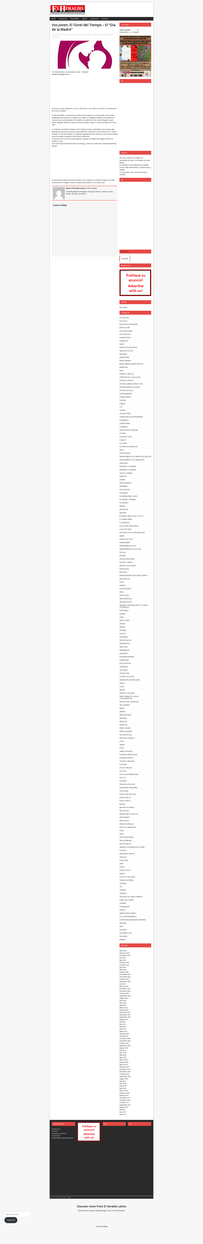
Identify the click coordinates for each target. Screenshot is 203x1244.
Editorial (122, 506)
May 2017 (122, 1114)
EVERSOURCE (124, 569)
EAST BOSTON (124, 490)
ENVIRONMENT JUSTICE (127, 546)
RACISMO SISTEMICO (126, 807)
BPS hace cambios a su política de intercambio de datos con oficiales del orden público (134, 160)
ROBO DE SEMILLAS (126, 824)
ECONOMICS (123, 503)
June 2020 (122, 1053)
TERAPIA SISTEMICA (126, 880)
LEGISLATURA (124, 673)
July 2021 (122, 1022)
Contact (104, 19)
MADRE (122, 690)
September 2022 (125, 996)
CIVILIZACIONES (125, 413)
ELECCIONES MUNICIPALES (129, 526)
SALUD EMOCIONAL (126, 837)
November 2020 (125, 1041)
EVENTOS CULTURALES (85, 35)
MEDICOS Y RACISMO (127, 693)
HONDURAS (123, 637)
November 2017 (125, 1100)
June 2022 (122, 1000)
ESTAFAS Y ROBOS (126, 562)
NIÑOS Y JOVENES (125, 731)
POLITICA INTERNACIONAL (129, 774)
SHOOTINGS (123, 860)
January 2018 (123, 1095)
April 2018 (122, 1088)
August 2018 (123, 1079)
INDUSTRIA (123, 647)
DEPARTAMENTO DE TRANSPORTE (131, 460)
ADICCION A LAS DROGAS (128, 324)
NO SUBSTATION (125, 735)
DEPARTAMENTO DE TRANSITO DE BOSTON (135, 457)
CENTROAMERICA (125, 394)
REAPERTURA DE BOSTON (128, 814)
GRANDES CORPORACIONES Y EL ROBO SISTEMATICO (133, 606)
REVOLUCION (124, 821)
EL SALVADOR (124, 523)
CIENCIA (122, 404)
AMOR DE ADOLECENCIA (128, 347)
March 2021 (123, 1031)
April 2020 (122, 1057)
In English (63, 19)
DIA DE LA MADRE (72, 35)
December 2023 (124, 974)
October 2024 (124, 965)
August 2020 (123, 1048)
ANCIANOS (123, 354)
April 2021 (122, 1029)
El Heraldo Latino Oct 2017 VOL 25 (131, 516)
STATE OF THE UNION (127, 877)
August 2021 (123, 1019)
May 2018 (122, 1086)
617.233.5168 (56, 1136)
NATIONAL (123, 718)
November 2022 (125, 991)
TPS (120, 887)
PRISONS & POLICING (127, 784)
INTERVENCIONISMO (126, 657)
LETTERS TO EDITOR (126, 677)
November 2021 (125, 1015)
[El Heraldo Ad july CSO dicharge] (135, 76)
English (121, 536)
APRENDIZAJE (124, 357)
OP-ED (121, 741)
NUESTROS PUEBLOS (126, 738)
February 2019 (124, 1067)
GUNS (121, 617)
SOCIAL (122, 867)
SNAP (121, 864)
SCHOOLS (122, 850)
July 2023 (122, 984)
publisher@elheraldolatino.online (62, 1138)
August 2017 (123, 1107)
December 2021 (124, 1012)
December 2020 (124, 1038)
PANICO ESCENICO (126, 751)
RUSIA (121, 831)
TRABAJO (122, 890)
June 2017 (122, 1112)
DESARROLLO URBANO (127, 470)
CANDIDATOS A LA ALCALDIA (129, 377)
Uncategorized (124, 906)
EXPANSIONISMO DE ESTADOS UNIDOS (133, 575)
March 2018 (123, 1091)
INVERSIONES (124, 660)
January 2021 (123, 1036)
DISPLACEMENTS (125, 483)
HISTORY (122, 634)
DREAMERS (123, 486)
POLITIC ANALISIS (125, 768)
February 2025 (124, 962)
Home (53, 19)
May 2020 (122, 1055)
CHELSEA (122, 400)
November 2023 (125, 977)
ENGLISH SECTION (125, 539)
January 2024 (123, 972)
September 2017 (125, 1105)
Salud (121, 834)
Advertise (94, 19)
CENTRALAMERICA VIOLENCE (129, 387)
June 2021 (122, 1024)
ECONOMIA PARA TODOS (128, 496)
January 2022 (123, 1010)
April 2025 (122, 960)
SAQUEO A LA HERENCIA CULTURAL (132, 847)
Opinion (122, 745)
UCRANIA (122, 903)
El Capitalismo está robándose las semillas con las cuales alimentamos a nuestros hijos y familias (135, 167)
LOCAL (121, 686)
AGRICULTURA (124, 328)
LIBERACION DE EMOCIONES (129, 680)
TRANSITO (123, 893)
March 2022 (123, 1008)
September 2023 (125, 981)
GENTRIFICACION (125, 599)
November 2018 (125, 1072)
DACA (121, 450)
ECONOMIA (123, 493)
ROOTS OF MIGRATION (127, 827)
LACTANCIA (123, 670)
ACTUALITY (123, 321)
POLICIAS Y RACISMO (126, 761)
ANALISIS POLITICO (126, 351)
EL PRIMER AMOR (125, 519)
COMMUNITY (124, 420)
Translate (135, 32)
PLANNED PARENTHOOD (128, 755)
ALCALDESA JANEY (125, 331)
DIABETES (123, 476)
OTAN (121, 748)
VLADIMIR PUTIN (125, 933)
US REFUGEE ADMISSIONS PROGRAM (132, 920)
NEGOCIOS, (123, 725)
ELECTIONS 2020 (125, 529)
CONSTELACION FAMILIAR (128, 430)
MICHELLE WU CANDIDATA (129, 702)
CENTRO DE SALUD (126, 390)
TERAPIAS (122, 883)
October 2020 (124, 1043)
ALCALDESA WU (125, 334)
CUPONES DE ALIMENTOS (128, 447)
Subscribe (11, 1220)
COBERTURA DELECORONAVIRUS (131, 417)
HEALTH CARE (124, 620)
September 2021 (125, 1017)
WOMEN (122, 940)
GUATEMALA (123, 610)
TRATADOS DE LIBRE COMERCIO (131, 897)
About (84, 19)
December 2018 (124, 1069)
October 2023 (124, 979)
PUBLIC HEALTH (125, 797)
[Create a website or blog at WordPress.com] (70, 1197)
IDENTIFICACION (125, 640)
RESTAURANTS (124, 817)
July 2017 (122, 1110)
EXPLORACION (124, 579)
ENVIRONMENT (124, 542)
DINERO (122, 480)
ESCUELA (122, 552)
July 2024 (122, 967)
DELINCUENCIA (124, 453)
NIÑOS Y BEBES (125, 728)
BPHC (121, 371)
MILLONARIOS (124, 705)
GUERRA (122, 614)
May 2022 (122, 1003)
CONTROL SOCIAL (125, 437)
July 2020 (122, 1050)
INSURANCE (123, 653)
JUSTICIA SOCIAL (125, 663)
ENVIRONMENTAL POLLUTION (130, 549)
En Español (74, 19)
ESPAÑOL (122, 556)
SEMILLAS (122, 857)
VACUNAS (122, 923)
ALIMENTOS (123, 341)
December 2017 (124, 1098)
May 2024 (122, 970)
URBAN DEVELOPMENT (127, 913)
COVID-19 (122, 440)
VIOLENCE (123, 930)
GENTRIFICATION (125, 602)
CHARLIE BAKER (125, 397)
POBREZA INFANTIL (126, 758)
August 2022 (123, 998)
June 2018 (122, 1083)
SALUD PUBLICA (125, 844)
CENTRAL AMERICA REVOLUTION (131, 384)
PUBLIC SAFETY (124, 801)
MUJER (121, 708)
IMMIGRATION (124, 643)
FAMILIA (122, 585)
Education (122, 513)
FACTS (121, 582)
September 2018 (125, 1076)
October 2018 (124, 1074)
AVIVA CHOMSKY (125, 361)
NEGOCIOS (123, 721)
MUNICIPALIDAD (125, 715)
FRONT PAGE (124, 595)
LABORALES (123, 667)
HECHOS (122, 624)
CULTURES (123, 443)
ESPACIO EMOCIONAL (127, 559)
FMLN (121, 592)
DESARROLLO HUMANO (127, 466)
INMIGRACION (124, 650)
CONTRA (122, 433)
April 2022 (122, 1005)
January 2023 (123, 986)
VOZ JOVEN (108, 35)
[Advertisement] (84, 92)
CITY (121, 407)
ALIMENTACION (125, 337)
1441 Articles (91, 188)
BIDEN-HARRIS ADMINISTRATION (131, 364)
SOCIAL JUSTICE (125, 870)
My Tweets (123, 307)
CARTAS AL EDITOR (126, 380)
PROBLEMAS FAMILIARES (128, 788)
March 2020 (123, 1060)
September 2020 (125, 1046)
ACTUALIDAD (124, 318)
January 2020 (123, 1062)
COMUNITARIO (124, 423)
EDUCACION (123, 509)
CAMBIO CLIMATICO (126, 374)
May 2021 (122, 1027)
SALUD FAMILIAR (125, 840)
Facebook (125, 251)
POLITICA (122, 771)
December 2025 (124, 955)
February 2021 (124, 1034)
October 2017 (124, 1102)
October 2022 (124, 993)
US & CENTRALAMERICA (127, 916)
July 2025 (122, 958)
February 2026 (124, 953)
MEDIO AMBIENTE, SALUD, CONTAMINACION (129, 697)
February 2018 (124, 1093)
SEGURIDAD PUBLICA (127, 854)
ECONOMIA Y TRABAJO (127, 499)
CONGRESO (123, 427)
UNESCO (122, 910)
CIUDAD (122, 410)
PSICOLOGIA (123, 791)
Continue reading (101, 1226)
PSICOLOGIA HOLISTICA (127, 794)
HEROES (122, 627)
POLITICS (122, 778)
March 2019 (123, 1065)
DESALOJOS (123, 463)
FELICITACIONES (125, 589)
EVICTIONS (123, 572)
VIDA (121, 926)
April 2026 (122, 951)
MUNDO (122, 711)
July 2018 (122, 1081)
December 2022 (124, 989)
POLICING (122, 764)
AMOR (121, 344)
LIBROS (122, 683)
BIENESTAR (123, 367)
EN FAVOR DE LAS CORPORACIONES (132, 532)
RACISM (122, 804)
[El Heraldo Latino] (101, 9)
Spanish (122, 873)
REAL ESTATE (124, 811)
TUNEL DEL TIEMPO (98, 35)
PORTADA (123, 781)
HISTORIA (122, 630)
